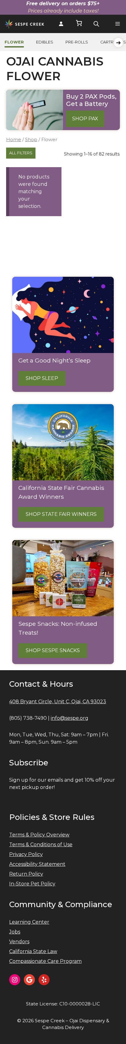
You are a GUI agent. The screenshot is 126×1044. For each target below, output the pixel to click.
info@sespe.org (69, 718)
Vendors (19, 941)
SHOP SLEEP (42, 378)
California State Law (33, 951)
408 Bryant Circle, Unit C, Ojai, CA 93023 (57, 701)
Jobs (14, 932)
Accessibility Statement (37, 864)
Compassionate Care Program (45, 961)
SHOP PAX (85, 119)
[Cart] (78, 24)
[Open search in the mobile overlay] (96, 24)
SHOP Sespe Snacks (53, 650)
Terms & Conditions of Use (40, 844)
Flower (14, 42)
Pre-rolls (76, 42)
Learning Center (29, 922)
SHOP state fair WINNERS (61, 514)
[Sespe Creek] (24, 24)
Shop (31, 139)
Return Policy (26, 874)
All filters (20, 153)
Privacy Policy (26, 854)
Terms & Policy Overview (39, 835)
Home (13, 139)
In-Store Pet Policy (32, 884)
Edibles (44, 42)
